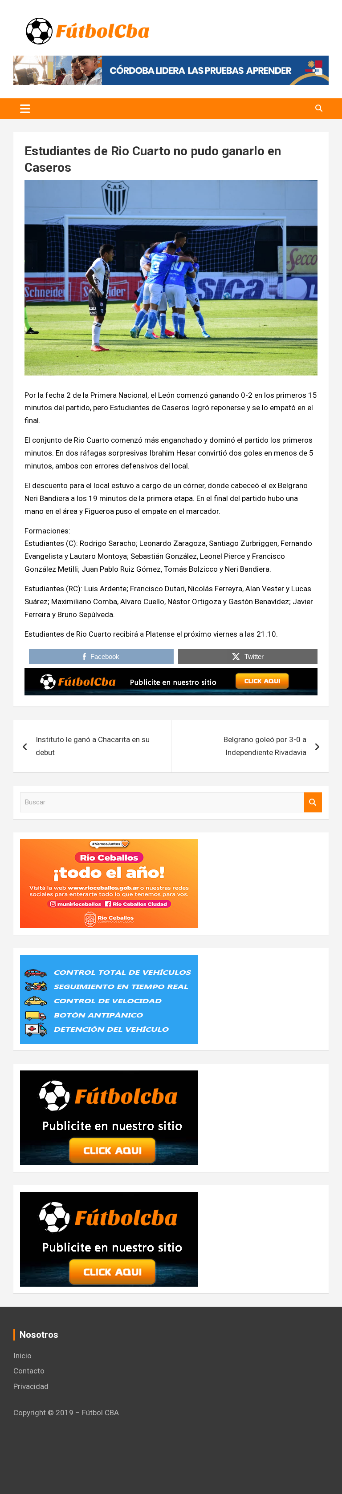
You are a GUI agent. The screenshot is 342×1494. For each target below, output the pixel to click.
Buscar (313, 802)
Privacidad (31, 1386)
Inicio (22, 1355)
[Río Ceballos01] (109, 845)
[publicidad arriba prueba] (171, 674)
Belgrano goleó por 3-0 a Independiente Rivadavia (265, 746)
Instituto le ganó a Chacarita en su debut (93, 746)
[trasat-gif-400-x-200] (109, 961)
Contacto (29, 1370)
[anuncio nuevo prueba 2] (109, 1076)
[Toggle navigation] (25, 108)
